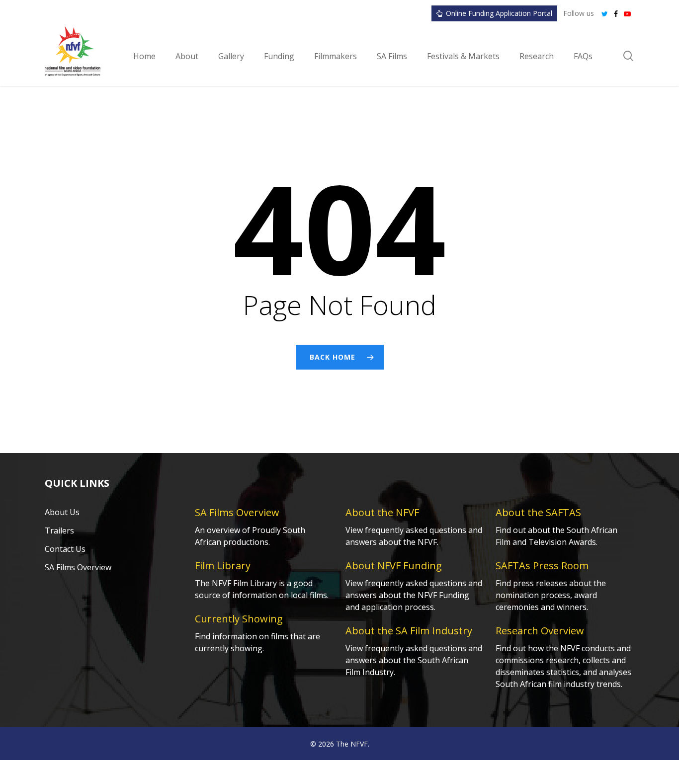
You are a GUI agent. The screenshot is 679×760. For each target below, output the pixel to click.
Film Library (223, 565)
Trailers (59, 530)
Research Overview (540, 630)
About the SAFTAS (538, 512)
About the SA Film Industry (408, 630)
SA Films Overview (78, 567)
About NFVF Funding (393, 565)
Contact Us (65, 548)
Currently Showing (239, 618)
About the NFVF (382, 512)
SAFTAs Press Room (542, 565)
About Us (62, 512)
